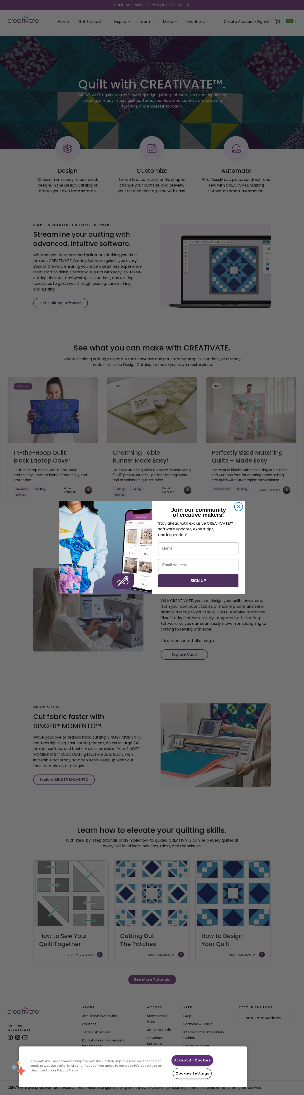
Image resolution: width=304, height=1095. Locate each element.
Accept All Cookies (192, 1060)
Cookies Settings (192, 1073)
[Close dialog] (238, 507)
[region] (133, 1066)
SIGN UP (198, 581)
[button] (18, 1068)
